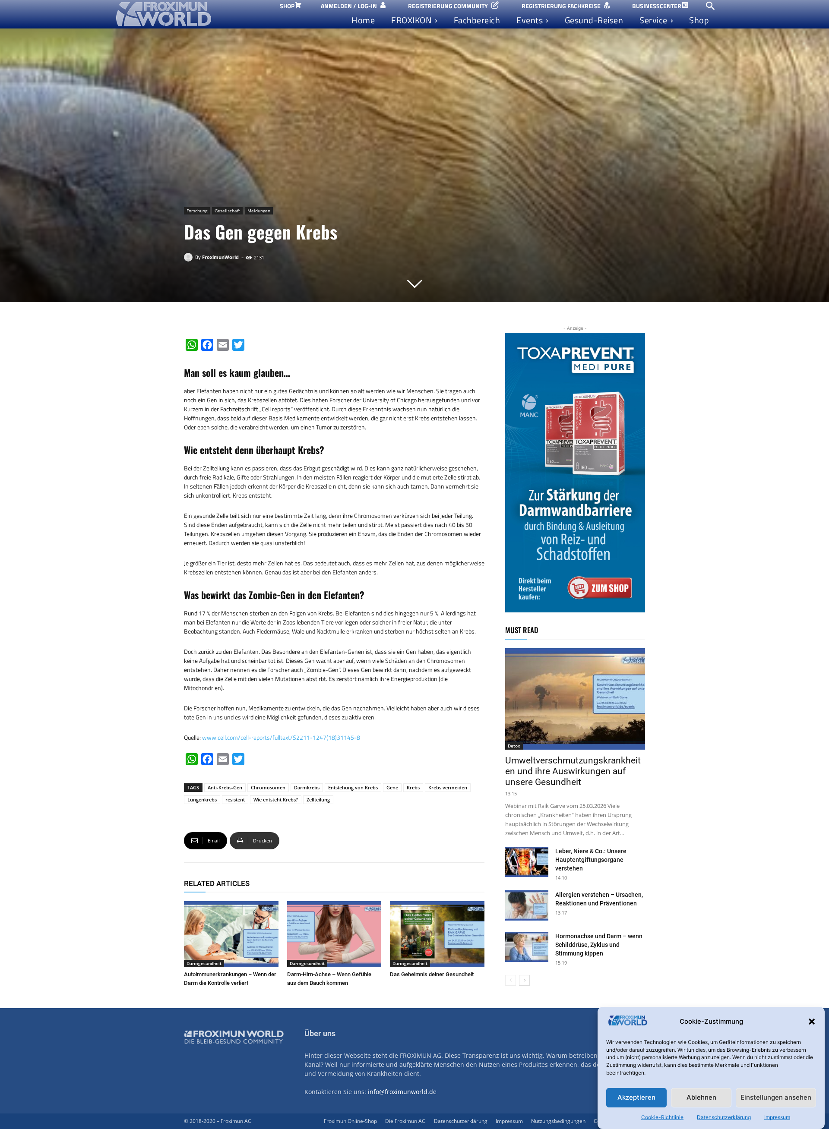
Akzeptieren (636, 1098)
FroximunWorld (220, 257)
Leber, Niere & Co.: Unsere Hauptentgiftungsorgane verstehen (590, 860)
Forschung (197, 211)
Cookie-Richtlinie (662, 1117)
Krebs (413, 787)
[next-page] (524, 980)
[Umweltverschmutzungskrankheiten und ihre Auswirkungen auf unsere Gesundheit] (575, 699)
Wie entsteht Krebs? (275, 799)
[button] (811, 1021)
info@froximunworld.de (402, 1092)
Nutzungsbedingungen (558, 1121)
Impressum (777, 1117)
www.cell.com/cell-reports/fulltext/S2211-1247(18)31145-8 (281, 737)
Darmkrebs (307, 787)
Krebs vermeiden (447, 787)
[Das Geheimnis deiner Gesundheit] (437, 934)
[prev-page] (510, 980)
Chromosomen (268, 787)
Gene (392, 787)
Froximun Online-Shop (350, 1121)
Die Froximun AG (405, 1121)
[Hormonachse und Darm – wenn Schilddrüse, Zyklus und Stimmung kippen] (526, 947)
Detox (514, 746)
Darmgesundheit (204, 963)
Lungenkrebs (202, 799)
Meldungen (258, 211)
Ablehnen (701, 1098)
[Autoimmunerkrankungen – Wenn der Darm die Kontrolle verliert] (231, 934)
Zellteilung (318, 799)
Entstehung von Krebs (353, 787)
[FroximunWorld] (189, 257)
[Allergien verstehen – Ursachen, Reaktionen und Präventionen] (526, 905)
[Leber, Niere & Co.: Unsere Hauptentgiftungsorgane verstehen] (526, 862)
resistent (235, 799)
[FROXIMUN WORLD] (189, 14)
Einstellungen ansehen (775, 1098)
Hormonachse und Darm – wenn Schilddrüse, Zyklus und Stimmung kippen (598, 945)
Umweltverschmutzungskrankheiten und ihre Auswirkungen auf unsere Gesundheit (573, 771)
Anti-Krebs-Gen (225, 787)
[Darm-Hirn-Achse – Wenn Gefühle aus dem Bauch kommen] (334, 934)
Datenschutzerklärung (724, 1117)
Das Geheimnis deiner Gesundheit (432, 974)
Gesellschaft (227, 211)
